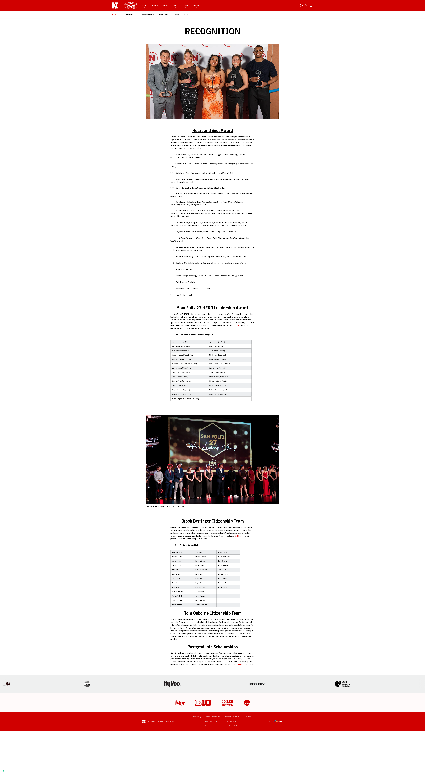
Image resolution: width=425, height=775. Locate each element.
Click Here (240, 664)
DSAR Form (247, 717)
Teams (144, 5)
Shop (175, 5)
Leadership (163, 14)
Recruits (155, 5)
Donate (166, 5)
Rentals (196, 5)
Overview (129, 14)
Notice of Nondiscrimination (214, 726)
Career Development (146, 14)
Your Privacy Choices (212, 721)
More (186, 14)
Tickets (185, 5)
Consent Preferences (212, 717)
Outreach (177, 14)
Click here (237, 325)
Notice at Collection (230, 721)
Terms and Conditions (231, 717)
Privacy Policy (196, 717)
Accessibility (233, 726)
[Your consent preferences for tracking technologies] (4, 771)
